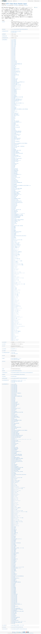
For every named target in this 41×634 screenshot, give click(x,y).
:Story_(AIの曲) (14, 205)
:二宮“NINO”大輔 (14, 532)
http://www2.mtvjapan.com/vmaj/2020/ (16, 31)
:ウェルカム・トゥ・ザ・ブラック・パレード (18, 272)
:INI (12, 418)
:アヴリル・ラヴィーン (15, 268)
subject (3, 358)
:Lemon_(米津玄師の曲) (15, 141)
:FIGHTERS (13, 409)
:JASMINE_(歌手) (14, 421)
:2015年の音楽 (14, 595)
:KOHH (13, 128)
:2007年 (13, 52)
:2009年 (13, 54)
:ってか (13, 248)
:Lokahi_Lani (14, 145)
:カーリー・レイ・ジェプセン (16, 490)
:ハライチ (13, 338)
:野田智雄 (13, 592)
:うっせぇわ (13, 241)
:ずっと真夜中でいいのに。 (15, 246)
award (4, 625)
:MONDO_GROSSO (14, 155)
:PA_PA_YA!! (14, 450)
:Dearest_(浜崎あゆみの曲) (15, 71)
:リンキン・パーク (14, 522)
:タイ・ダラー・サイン (15, 322)
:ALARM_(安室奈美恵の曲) (15, 608)
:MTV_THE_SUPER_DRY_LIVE (16, 436)
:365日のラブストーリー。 (15, 603)
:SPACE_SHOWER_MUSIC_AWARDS (17, 458)
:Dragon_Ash (14, 73)
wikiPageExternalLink (5, 31)
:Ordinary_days (14, 172)
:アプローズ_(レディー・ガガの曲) (16, 260)
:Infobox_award (14, 353)
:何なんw (13, 535)
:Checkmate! (14, 60)
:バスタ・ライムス (14, 340)
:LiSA (13, 142)
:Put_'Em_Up (14, 183)
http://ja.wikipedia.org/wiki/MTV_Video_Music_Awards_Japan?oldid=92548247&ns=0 (22, 372)
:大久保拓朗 (13, 545)
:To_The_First (14, 223)
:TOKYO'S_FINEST (14, 470)
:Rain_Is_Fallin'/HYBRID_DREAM (16, 188)
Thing (7, 5)
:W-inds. (13, 229)
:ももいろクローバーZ (15, 253)
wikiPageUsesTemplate (6, 352)
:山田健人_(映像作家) (15, 552)
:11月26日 (13, 44)
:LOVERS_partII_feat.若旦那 (15, 138)
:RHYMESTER (14, 186)
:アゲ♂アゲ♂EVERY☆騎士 (15, 258)
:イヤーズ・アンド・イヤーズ (16, 271)
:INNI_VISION (14, 419)
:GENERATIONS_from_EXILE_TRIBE (17, 412)
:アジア (13, 259)
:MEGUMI (13, 149)
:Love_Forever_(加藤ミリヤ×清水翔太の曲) (17, 146)
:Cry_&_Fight (14, 62)
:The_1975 (13, 218)
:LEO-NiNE (13, 133)
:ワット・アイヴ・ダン (15, 525)
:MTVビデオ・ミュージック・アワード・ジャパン (18, 380)
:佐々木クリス (14, 534)
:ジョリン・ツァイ (14, 498)
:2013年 (13, 58)
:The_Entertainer (14, 221)
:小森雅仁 (13, 550)
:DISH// (13, 65)
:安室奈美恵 (13, 548)
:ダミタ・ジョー (14, 503)
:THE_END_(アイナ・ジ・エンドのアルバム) (18, 213)
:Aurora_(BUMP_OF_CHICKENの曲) (17, 609)
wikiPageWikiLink (4, 39)
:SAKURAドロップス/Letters (16, 191)
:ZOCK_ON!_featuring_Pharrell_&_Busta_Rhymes (18, 235)
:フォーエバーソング (15, 512)
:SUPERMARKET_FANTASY (16, 198)
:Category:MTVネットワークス (16, 358)
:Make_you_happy (14, 159)
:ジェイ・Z (13, 315)
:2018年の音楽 (14, 598)
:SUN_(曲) (13, 197)
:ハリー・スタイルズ (15, 339)
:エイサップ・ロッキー (15, 273)
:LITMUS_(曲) (14, 137)
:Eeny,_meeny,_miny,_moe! (15, 408)
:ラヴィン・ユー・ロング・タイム (16, 520)
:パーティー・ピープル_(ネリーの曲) (17, 510)
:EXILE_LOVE (14, 80)
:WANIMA (13, 230)
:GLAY (13, 413)
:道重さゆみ (13, 591)
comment (3, 361)
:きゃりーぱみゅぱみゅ (15, 243)
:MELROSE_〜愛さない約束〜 (16, 150)
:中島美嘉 (13, 530)
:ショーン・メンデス (15, 314)
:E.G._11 (13, 76)
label (3, 368)
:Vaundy (13, 228)
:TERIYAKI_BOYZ (14, 211)
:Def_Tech (13, 72)
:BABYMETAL (14, 610)
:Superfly (13, 208)
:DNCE (13, 67)
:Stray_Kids (13, 206)
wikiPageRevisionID (5, 37)
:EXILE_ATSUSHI (14, 78)
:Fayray (13, 410)
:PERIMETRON (14, 173)
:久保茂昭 (13, 531)
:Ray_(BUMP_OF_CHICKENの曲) (16, 455)
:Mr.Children (13, 164)
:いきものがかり (14, 240)
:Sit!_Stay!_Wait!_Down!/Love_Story (17, 202)
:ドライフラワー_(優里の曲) (15, 331)
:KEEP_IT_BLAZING (15, 125)
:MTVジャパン (14, 157)
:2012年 (13, 57)
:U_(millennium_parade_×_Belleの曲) (17, 225)
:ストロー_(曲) (14, 318)
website (4, 350)
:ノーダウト (13, 337)
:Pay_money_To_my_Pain (15, 177)
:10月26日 (13, 41)
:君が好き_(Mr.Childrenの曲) (16, 542)
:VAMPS (13, 226)
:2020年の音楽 (14, 600)
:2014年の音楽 (14, 618)
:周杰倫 (13, 543)
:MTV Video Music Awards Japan (16, 370)
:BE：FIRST (13, 612)
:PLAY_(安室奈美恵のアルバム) (16, 174)
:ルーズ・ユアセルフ (15, 523)
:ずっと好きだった (14, 482)
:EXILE (13, 77)
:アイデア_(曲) (14, 255)
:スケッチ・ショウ (14, 499)
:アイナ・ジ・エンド (15, 256)
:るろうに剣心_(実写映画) (15, 254)
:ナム (13, 334)
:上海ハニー (13, 528)
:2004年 (13, 49)
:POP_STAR (13, 175)
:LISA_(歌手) (14, 136)
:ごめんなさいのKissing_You (16, 244)
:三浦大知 (13, 527)
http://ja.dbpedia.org (16, 5)
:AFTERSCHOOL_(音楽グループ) (16, 604)
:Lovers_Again (14, 147)
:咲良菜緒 (13, 544)
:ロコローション (14, 524)
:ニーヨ (13, 335)
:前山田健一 (13, 539)
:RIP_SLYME (14, 187)
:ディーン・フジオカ (15, 328)
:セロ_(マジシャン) (14, 320)
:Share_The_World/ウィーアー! (16, 200)
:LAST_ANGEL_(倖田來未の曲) (16, 131)
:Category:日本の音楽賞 (15, 359)
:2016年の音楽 (14, 596)
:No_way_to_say (14, 168)
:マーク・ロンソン (14, 518)
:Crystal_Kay (14, 64)
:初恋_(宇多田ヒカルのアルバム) (16, 538)
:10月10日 (13, 40)
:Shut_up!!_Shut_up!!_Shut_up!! (16, 201)
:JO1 (13, 422)
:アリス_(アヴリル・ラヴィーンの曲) (17, 263)
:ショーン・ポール (14, 313)
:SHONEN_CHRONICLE (15, 193)
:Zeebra (13, 236)
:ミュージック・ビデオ (15, 519)
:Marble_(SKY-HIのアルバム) (16, 160)
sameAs (3, 370)
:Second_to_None (14, 199)
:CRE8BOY (13, 619)
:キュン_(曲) (14, 492)
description (4, 342)
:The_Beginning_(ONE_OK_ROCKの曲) (17, 219)
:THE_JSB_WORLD (14, 466)
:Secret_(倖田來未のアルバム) (16, 459)
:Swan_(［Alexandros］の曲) (16, 209)
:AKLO (13, 607)
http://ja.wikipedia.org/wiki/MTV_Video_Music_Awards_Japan (19, 378)
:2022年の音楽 (14, 602)
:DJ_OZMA (13, 66)
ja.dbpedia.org (26, 5)
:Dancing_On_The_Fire (15, 70)
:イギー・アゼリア (14, 269)
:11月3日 (13, 46)
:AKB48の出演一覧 (14, 606)
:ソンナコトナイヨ (14, 321)
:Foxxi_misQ (14, 411)
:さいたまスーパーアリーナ (15, 245)
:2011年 (13, 56)
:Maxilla (13, 442)
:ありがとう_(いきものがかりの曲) (16, 239)
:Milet (13, 162)
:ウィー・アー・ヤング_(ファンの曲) (17, 488)
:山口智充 (13, 551)
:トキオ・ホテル (14, 330)
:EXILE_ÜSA (14, 406)
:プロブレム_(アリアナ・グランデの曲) (17, 517)
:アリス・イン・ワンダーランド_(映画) (17, 264)
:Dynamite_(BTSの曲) (15, 74)
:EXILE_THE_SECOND (15, 404)
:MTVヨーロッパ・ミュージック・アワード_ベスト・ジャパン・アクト (21, 439)
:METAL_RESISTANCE (15, 152)
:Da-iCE (13, 69)
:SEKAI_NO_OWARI (14, 192)
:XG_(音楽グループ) (14, 232)
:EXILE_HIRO (14, 79)
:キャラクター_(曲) (14, 491)
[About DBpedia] (4, 1)
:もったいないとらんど (15, 252)
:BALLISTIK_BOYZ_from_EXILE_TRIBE (17, 611)
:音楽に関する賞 (14, 594)
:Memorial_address (14, 161)
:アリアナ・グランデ (15, 262)
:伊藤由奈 (13, 533)
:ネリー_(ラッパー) (14, 336)
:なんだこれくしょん (15, 249)
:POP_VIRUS (14, 176)
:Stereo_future (14, 204)
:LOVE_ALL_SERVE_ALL (15, 139)
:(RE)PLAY (13, 39)
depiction (3, 374)
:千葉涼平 (13, 541)
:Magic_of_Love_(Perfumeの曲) (16, 158)
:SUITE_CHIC (14, 196)
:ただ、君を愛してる (15, 247)
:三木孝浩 (13, 526)
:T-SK (13, 463)
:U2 (12, 224)
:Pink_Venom (14, 179)
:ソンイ (13, 501)
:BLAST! (13, 614)
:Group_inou (14, 415)
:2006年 (13, 51)
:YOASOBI (13, 233)
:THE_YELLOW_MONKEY (15, 217)
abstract (3, 21)
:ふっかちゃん (14, 484)
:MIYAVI (13, 154)
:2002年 (13, 47)
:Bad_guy (13, 616)
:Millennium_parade (14, 163)
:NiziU (13, 167)
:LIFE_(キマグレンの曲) (15, 135)
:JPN (13, 352)
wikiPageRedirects (5, 380)
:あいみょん (13, 238)
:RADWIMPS (14, 184)
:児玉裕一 (13, 537)
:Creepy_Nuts (14, 61)
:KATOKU (13, 124)
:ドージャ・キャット (15, 333)
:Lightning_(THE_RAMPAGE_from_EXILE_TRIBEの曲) (19, 143)
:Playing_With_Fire (14, 180)
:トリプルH (13, 506)
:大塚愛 (13, 546)
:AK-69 (13, 605)
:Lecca (13, 140)
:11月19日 (13, 42)
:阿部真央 (13, 593)
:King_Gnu (13, 130)
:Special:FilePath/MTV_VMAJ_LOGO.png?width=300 (19, 29)
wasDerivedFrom (4, 372)
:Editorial (13, 407)
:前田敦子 (13, 540)
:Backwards (13, 615)
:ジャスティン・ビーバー (15, 316)
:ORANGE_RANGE (14, 170)
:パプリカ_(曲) (14, 509)
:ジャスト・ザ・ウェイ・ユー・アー (17, 317)
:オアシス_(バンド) (14, 489)
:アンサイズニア (14, 265)
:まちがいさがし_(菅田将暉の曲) (16, 251)
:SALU (13, 456)
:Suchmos (13, 207)
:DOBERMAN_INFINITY (15, 68)
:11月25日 (13, 43)
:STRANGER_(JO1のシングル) (16, 194)
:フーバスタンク (14, 514)
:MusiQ (13, 165)
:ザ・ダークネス (14, 495)
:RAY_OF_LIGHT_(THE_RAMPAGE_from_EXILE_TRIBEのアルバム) (21, 185)
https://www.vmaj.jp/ (13, 32)
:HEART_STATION (14, 416)
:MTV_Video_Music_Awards (16, 156)
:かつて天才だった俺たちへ (15, 242)
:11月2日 (13, 45)
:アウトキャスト (14, 257)
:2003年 (13, 48)
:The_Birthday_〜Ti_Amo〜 (15, 220)
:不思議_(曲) (14, 529)
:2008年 (13, 53)
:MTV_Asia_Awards (14, 620)
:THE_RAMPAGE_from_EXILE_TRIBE (17, 215)
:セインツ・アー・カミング (15, 319)
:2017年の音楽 (14, 597)
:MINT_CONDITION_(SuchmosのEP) (17, 153)
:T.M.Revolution (14, 210)
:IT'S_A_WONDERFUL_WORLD (16, 420)
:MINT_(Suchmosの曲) (15, 434)
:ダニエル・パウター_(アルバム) (16, 324)
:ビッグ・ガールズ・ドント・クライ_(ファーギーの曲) (19, 511)
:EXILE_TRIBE (14, 405)
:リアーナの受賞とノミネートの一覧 (17, 521)
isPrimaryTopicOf (4, 378)
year (3, 355)
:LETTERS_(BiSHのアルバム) (16, 134)
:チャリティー (14, 325)
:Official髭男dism (14, 171)
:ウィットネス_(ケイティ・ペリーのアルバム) (18, 487)
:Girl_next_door (14, 414)
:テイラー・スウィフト (15, 327)
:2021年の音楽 (14, 601)
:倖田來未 (13, 536)
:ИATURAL (13, 237)
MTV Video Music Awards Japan (16, 4)
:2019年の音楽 (14, 599)
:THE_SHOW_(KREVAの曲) (15, 216)
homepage (4, 376)
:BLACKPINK (14, 613)
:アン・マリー (14, 267)
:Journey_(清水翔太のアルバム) (16, 122)
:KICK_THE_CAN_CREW (15, 127)
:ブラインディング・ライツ (15, 515)
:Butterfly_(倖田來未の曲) (15, 617)
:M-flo (13, 148)
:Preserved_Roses (14, 181)
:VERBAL (13, 227)
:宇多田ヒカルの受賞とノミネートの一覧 (17, 547)
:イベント (13, 270)
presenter (4, 348)
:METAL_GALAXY (14, 151)
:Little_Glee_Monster (15, 144)
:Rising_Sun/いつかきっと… (16, 189)
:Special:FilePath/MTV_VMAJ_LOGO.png (18, 374)
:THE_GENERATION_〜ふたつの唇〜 (17, 214)
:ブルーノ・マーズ (14, 516)
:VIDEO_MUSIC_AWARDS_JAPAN (16, 381)
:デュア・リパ (14, 329)
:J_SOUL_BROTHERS (15, 121)
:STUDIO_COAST (14, 195)
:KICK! (13, 126)
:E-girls (13, 75)
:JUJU (13, 120)
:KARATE (13, 123)
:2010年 (13, 55)
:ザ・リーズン (14, 496)
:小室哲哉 (13, 549)
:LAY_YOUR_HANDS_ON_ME (16, 132)
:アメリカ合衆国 (14, 261)
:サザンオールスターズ (15, 494)
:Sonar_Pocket (14, 203)
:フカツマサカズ (14, 513)
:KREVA (13, 129)
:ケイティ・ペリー (14, 493)
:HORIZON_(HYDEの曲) (15, 417)
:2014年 (13, 59)
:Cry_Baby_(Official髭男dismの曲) (16, 63)
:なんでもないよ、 (14, 250)
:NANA (13, 166)
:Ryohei (13, 190)
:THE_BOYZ (13, 212)
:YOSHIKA (13, 234)
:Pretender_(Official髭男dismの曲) (16, 182)
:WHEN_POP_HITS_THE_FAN (16, 231)
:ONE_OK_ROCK (14, 169)
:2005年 (13, 50)
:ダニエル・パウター (15, 323)
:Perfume (13, 178)
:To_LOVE (13, 222)
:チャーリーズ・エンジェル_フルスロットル (18, 326)
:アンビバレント (14, 266)
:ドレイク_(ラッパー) (15, 332)
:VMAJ (13, 382)
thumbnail (3, 29)
